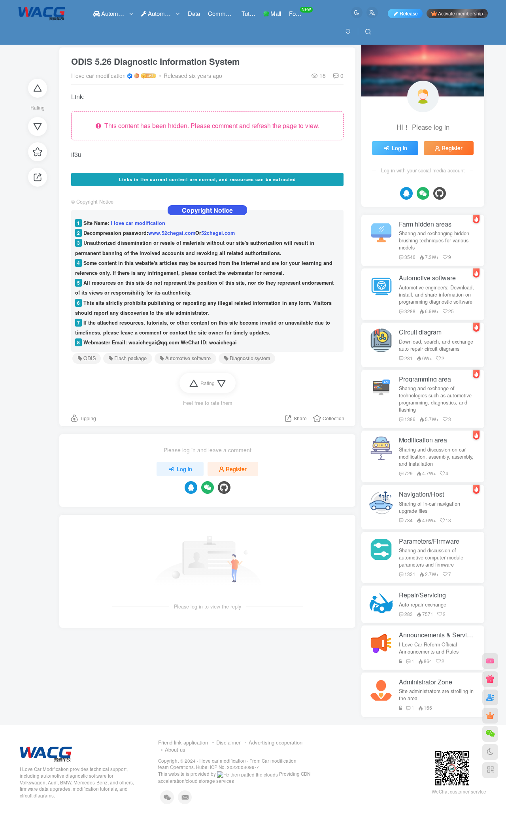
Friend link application (183, 742)
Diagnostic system (250, 358)
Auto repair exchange (422, 604)
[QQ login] (191, 487)
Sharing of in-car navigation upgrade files (429, 507)
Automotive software (188, 358)
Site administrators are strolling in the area (436, 695)
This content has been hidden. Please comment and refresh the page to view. (210, 125)
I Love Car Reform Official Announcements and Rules (429, 648)
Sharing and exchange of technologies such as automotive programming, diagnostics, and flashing (435, 399)
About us (175, 749)
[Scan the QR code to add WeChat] (490, 734)
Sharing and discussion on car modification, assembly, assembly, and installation (436, 456)
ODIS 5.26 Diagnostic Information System (155, 61)
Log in (184, 469)
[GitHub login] (224, 487)
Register (236, 469)
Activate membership (460, 13)
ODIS (89, 358)
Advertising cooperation (275, 742)
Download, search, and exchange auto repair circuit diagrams (436, 345)
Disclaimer (228, 742)
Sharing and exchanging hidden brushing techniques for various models (434, 240)
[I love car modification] (46, 753)
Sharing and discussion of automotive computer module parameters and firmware (431, 557)
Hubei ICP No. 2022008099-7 (227, 767)
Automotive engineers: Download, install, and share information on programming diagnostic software (436, 294)
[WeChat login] (207, 487)
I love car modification (98, 75)
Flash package (130, 358)
